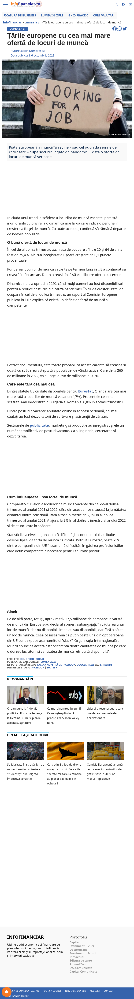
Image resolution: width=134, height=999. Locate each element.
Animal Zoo (77, 964)
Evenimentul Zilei (82, 946)
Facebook (37, 667)
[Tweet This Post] (124, 30)
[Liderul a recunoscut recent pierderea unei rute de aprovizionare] (105, 696)
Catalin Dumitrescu (32, 51)
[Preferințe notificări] (7, 992)
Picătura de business (19, 15)
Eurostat (85, 391)
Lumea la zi (48, 661)
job (22, 659)
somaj (40, 659)
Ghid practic (78, 15)
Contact (108, 990)
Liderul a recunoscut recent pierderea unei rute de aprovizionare (105, 713)
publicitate (39, 425)
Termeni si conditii (75, 990)
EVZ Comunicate (81, 968)
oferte (30, 659)
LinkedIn (106, 664)
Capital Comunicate (83, 971)
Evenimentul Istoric (83, 953)
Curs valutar (103, 15)
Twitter (52, 667)
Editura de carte (81, 960)
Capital (75, 942)
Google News (85, 664)
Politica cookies (52, 990)
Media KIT (95, 990)
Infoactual (77, 957)
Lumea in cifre (52, 15)
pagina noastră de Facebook (56, 664)
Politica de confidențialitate (22, 990)
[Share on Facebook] (114, 30)
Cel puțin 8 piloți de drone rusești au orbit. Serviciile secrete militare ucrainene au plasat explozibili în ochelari (64, 774)
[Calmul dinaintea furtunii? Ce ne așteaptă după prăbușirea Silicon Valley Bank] (65, 696)
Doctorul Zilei (79, 950)
